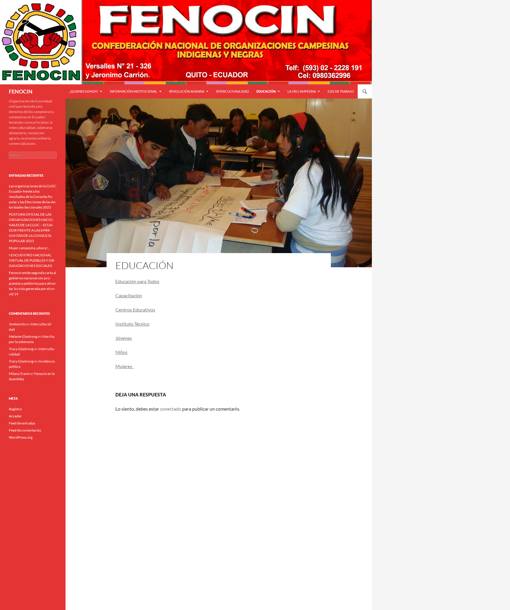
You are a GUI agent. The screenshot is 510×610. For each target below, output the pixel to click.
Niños (121, 352)
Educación (266, 91)
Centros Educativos (135, 309)
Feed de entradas (22, 423)
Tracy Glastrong (21, 349)
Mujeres (124, 366)
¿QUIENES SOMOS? (84, 91)
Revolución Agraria (186, 91)
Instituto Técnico (132, 324)
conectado (170, 408)
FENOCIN (20, 91)
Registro (15, 409)
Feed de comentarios (25, 430)
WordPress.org (20, 437)
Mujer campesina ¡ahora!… (29, 248)
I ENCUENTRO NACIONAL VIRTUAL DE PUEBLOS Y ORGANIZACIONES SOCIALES (32, 260)
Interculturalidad (232, 91)
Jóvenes (123, 338)
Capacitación (128, 295)
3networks (17, 324)
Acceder (15, 416)
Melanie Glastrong (23, 336)
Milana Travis (19, 373)
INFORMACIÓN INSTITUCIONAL (133, 91)
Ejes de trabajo (341, 91)
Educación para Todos (137, 281)
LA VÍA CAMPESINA (301, 91)
